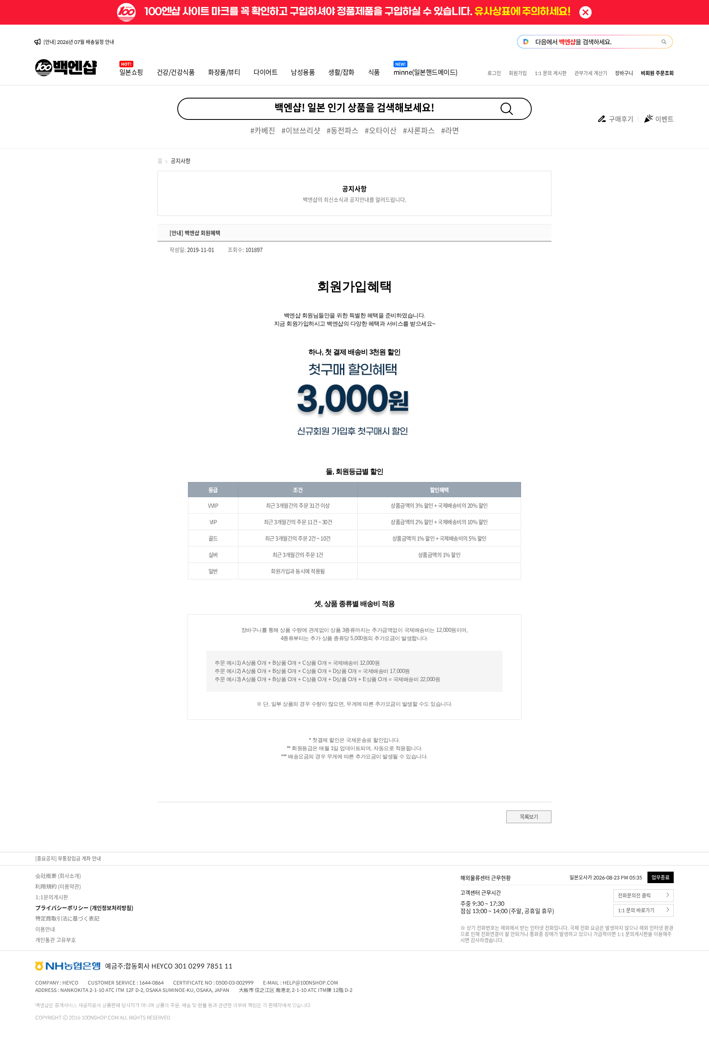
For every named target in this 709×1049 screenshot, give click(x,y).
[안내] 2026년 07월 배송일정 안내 (78, 42)
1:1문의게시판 (51, 897)
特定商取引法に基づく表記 (67, 918)
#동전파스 (343, 130)
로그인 (494, 73)
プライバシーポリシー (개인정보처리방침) (84, 907)
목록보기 (529, 816)
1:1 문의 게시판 (551, 73)
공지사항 (180, 161)
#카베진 (262, 130)
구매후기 (621, 119)
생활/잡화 (341, 72)
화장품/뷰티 (224, 72)
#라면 (450, 130)
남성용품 (303, 72)
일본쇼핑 (131, 72)
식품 (374, 72)
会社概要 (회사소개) (58, 875)
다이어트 (265, 72)
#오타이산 (381, 130)
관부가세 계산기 (590, 73)
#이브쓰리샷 (300, 130)
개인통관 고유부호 (55, 939)
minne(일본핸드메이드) (425, 72)
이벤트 (664, 119)
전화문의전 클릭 (634, 896)
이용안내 (45, 929)
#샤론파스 (419, 130)
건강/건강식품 (176, 72)
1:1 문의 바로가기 (636, 910)
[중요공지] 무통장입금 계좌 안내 (68, 858)
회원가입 (518, 73)
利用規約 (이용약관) (58, 886)
